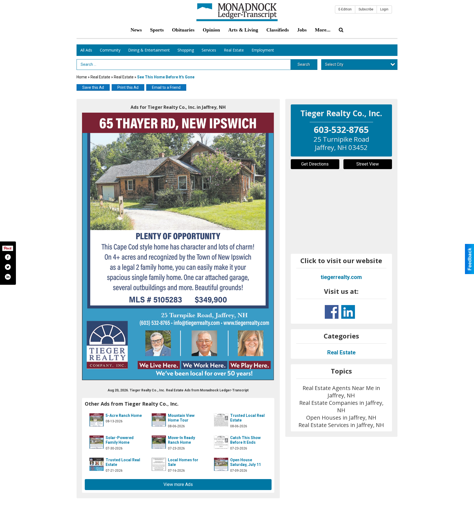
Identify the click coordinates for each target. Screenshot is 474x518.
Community (110, 50)
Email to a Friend (166, 87)
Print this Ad (128, 87)
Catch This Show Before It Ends (245, 440)
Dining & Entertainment (149, 50)
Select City (334, 64)
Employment (263, 50)
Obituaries (183, 30)
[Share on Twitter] (7, 267)
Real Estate (234, 50)
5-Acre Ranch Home (124, 415)
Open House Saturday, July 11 (245, 462)
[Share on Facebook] (7, 257)
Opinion (211, 30)
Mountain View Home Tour (181, 418)
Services (209, 50)
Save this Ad (93, 87)
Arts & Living (243, 30)
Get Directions (315, 164)
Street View (367, 164)
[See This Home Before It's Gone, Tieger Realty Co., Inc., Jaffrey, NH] (178, 246)
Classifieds (277, 30)
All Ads (86, 50)
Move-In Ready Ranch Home (181, 440)
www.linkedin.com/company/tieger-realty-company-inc (348, 312)
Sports (157, 30)
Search (304, 64)
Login (384, 9)
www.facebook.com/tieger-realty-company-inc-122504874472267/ (331, 312)
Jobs (302, 30)
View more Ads (178, 484)
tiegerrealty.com (341, 277)
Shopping (185, 50)
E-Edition (345, 9)
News (136, 30)
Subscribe (366, 9)
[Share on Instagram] (7, 277)
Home (82, 77)
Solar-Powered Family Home (120, 440)
